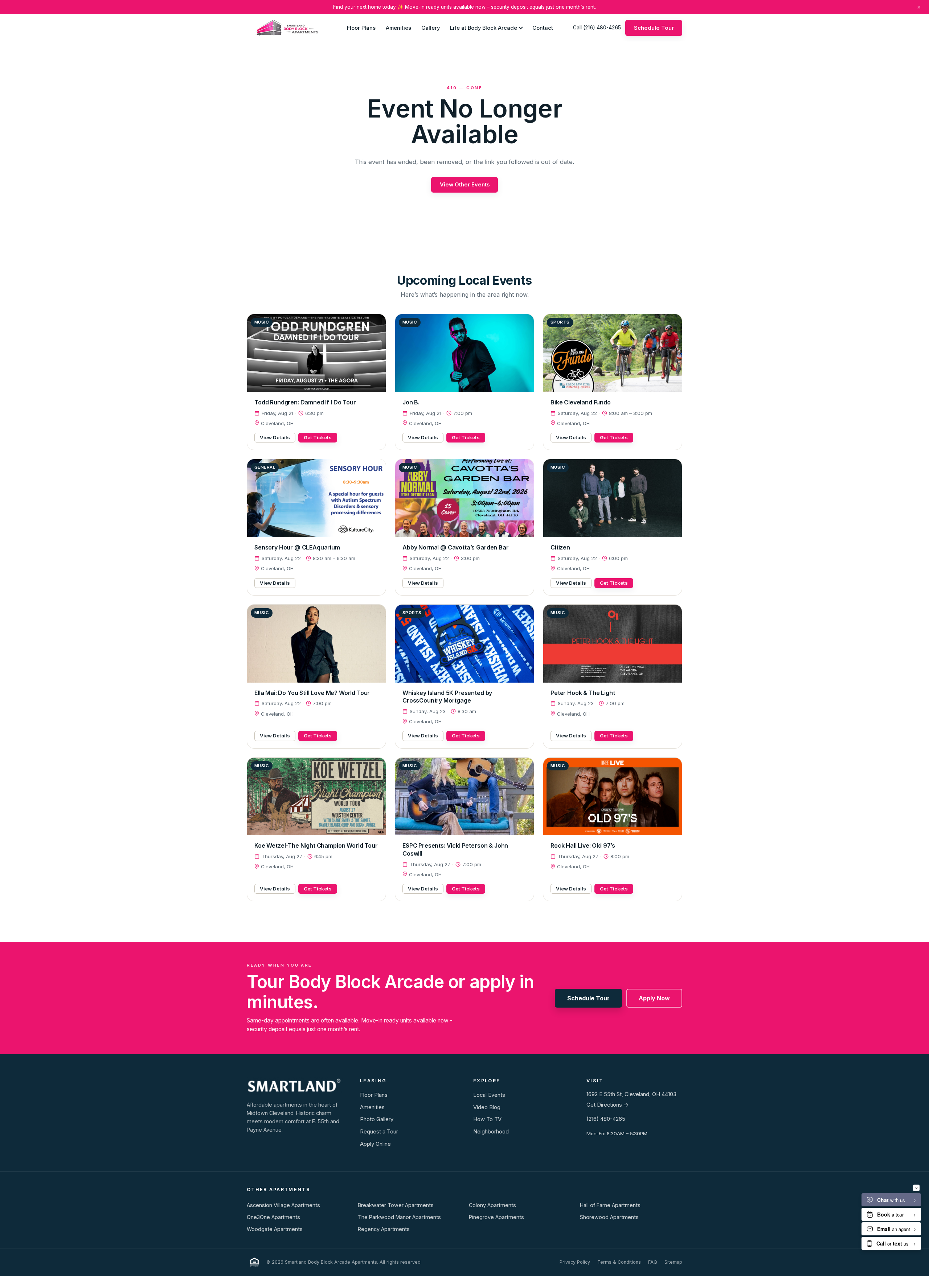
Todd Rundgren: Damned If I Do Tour (305, 402)
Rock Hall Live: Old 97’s (583, 845)
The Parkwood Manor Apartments (399, 1217)
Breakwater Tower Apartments (396, 1205)
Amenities (398, 27)
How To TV (487, 1119)
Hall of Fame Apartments (610, 1205)
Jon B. (411, 402)
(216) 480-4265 (605, 1119)
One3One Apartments (273, 1217)
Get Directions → (607, 1105)
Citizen (560, 547)
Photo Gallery (376, 1119)
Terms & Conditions (619, 1262)
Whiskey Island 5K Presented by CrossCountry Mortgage (447, 696)
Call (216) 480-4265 (597, 27)
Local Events (489, 1095)
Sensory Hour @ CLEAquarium (297, 547)
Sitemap (673, 1262)
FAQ (652, 1262)
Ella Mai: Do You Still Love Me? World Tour (312, 692)
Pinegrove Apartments (496, 1217)
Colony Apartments (492, 1205)
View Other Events (465, 184)
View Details (275, 437)
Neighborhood (491, 1131)
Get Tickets (318, 437)
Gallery (430, 27)
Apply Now (654, 998)
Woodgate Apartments (275, 1229)
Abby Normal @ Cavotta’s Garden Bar (455, 547)
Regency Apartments (384, 1229)
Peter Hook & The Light (583, 692)
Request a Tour (379, 1131)
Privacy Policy (575, 1262)
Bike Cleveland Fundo (581, 402)
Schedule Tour (654, 27)
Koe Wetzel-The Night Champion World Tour (316, 845)
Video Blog (486, 1107)
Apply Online (375, 1144)
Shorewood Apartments (609, 1217)
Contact (542, 27)
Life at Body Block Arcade (483, 27)
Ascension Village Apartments (283, 1205)
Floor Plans (361, 27)
